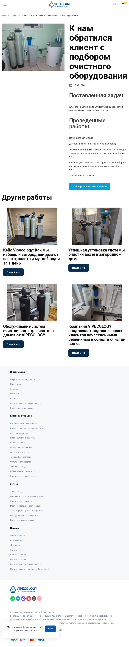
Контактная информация (22, 408)
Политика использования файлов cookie (30, 569)
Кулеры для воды (19, 442)
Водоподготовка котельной (23, 423)
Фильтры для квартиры (21, 462)
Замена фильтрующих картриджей (27, 510)
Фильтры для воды (19, 452)
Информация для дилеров (23, 379)
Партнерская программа (22, 520)
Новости (14, 394)
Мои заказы (16, 540)
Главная (3, 15)
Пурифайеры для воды (21, 447)
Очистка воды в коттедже (23, 476)
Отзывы (14, 389)
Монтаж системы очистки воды (25, 506)
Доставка (15, 545)
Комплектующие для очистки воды (27, 428)
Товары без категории (20, 457)
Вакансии (14, 398)
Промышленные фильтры (22, 438)
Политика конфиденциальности (25, 403)
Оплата (13, 550)
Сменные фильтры (19, 433)
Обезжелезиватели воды (22, 471)
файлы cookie (30, 627)
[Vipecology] (59, 4)
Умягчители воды (18, 466)
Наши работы (16, 384)
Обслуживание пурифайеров (24, 515)
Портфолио (15, 15)
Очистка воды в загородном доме (26, 496)
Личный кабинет (18, 535)
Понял (50, 629)
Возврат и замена (19, 554)
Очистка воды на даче (21, 501)
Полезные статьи (18, 559)
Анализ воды (16, 491)
